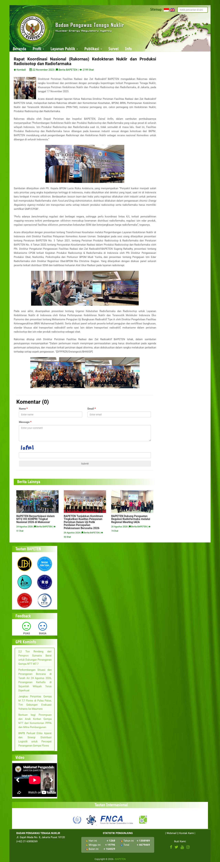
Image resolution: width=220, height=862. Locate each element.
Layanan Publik (63, 49)
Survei (113, 49)
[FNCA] (117, 819)
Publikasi (92, 49)
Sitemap (156, 9)
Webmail (172, 833)
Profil (37, 49)
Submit (85, 463)
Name (22, 408)
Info (128, 49)
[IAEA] (77, 819)
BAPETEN (120, 859)
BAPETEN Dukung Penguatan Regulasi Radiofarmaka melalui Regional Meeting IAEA (130, 519)
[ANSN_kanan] (143, 819)
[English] (172, 9)
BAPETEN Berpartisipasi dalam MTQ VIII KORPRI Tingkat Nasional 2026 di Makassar (35, 519)
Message (24, 422)
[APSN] (91, 819)
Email (90, 408)
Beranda (19, 49)
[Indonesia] (166, 9)
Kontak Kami (186, 833)
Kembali (21, 69)
